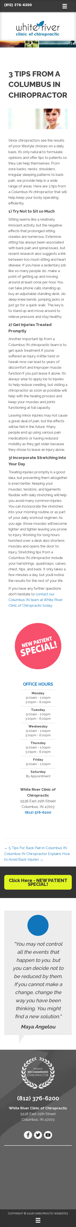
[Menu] (38, 1220)
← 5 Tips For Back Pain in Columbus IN (35, 848)
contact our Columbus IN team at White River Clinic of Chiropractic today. (35, 600)
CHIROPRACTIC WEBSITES (38, 1213)
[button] (38, 882)
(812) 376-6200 (18, 5)
